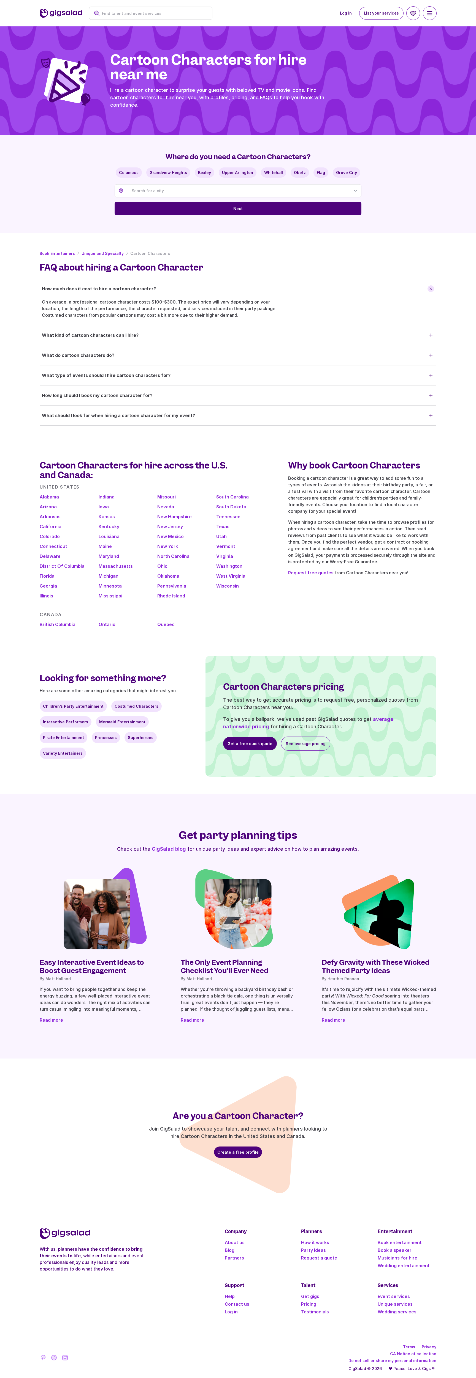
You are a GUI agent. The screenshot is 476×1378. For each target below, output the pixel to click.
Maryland (109, 556)
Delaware (50, 556)
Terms (409, 1346)
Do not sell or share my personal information (392, 1360)
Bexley (204, 172)
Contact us (237, 1304)
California (50, 526)
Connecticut (53, 546)
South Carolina (232, 497)
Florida (47, 576)
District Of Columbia (62, 566)
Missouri (166, 497)
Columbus (129, 172)
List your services (381, 13)
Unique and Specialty (103, 253)
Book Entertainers (57, 253)
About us (235, 1242)
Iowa (104, 506)
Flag (321, 172)
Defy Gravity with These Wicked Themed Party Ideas (375, 966)
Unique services (395, 1304)
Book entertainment (400, 1242)
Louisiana (109, 536)
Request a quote (319, 1258)
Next (238, 208)
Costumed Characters (136, 706)
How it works (315, 1242)
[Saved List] (413, 13)
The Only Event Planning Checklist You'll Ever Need (224, 966)
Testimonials (315, 1311)
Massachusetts (116, 566)
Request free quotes (311, 572)
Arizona (48, 506)
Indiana (107, 497)
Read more (51, 1020)
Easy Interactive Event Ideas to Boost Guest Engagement (92, 966)
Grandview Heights (168, 172)
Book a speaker (395, 1250)
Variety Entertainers (63, 753)
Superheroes (140, 737)
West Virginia (230, 576)
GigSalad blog (169, 849)
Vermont (225, 546)
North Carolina (173, 556)
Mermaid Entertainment (122, 722)
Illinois (46, 596)
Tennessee (228, 516)
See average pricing (306, 743)
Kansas (107, 516)
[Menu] (429, 13)
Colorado (50, 536)
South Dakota (231, 506)
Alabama (49, 497)
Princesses (106, 737)
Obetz (300, 172)
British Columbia (57, 624)
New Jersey (170, 526)
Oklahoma (168, 576)
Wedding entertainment (404, 1265)
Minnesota (110, 586)
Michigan (108, 576)
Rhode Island (171, 596)
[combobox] (153, 13)
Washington (229, 566)
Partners (234, 1258)
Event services (394, 1296)
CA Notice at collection (413, 1353)
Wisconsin (227, 586)
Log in (346, 13)
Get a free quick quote (250, 743)
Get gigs (310, 1296)
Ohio (162, 566)
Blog (229, 1250)
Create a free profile (238, 1152)
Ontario (107, 624)
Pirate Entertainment (63, 737)
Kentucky (109, 526)
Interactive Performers (65, 722)
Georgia (48, 586)
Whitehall (273, 172)
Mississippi (110, 596)
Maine (105, 546)
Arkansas (50, 516)
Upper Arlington (237, 172)
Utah (221, 536)
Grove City (346, 172)
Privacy (429, 1346)
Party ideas (313, 1250)
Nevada (165, 506)
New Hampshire (174, 516)
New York (167, 546)
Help (230, 1296)
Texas (222, 526)
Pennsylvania (171, 586)
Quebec (166, 624)
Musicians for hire (397, 1258)
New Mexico (170, 536)
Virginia (224, 556)
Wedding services (397, 1311)
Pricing (308, 1304)
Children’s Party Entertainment (73, 706)
